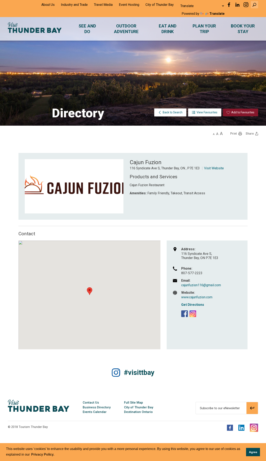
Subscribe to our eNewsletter (220, 408)
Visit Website (214, 168)
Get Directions (192, 305)
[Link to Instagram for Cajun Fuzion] (193, 313)
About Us (48, 5)
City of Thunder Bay (159, 5)
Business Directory (97, 407)
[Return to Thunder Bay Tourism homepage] (38, 405)
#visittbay (139, 372)
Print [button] (233, 133)
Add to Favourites (242, 112)
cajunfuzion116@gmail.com (201, 285)
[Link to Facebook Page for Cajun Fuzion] (184, 313)
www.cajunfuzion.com (196, 297)
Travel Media (103, 5)
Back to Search (172, 112)
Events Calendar (95, 412)
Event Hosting (129, 5)
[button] (254, 4)
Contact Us (91, 402)
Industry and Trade (74, 5)
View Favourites (207, 112)
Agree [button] (253, 452)
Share (250, 133)
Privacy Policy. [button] (42, 454)
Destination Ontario (138, 412)
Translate (217, 14)
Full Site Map (133, 402)
